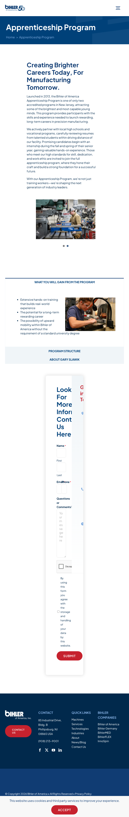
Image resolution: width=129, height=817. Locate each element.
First (59, 460)
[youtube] (53, 750)
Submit (69, 656)
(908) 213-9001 (48, 741)
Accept (64, 810)
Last (59, 475)
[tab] (64, 282)
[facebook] (40, 750)
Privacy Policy (83, 793)
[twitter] (46, 750)
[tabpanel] (64, 316)
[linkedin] (60, 750)
